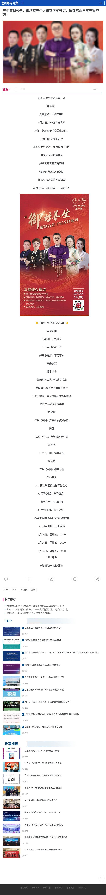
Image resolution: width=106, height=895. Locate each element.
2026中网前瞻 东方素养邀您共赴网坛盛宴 (43, 640)
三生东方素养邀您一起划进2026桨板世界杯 (43, 726)
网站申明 (82, 887)
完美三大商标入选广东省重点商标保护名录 (43, 775)
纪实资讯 (24, 887)
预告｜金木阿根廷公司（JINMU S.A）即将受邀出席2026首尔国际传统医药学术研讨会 (62, 652)
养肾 (14, 590)
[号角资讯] (9, 3)
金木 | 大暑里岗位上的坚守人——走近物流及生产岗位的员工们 (37, 609)
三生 (6, 590)
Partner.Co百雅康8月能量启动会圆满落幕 (42, 665)
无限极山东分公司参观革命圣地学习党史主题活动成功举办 (35, 605)
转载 (33, 590)
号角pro (35, 887)
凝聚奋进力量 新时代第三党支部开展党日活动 (28, 613)
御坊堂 (24, 590)
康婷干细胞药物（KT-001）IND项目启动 (42, 812)
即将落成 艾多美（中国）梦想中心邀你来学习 (44, 677)
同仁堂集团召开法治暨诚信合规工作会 (41, 800)
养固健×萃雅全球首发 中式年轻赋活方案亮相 (44, 825)
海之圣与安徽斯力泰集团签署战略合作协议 (43, 763)
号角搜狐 (70, 887)
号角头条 (58, 887)
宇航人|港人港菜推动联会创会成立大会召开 (43, 787)
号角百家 (47, 887)
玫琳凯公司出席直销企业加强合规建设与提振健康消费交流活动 (52, 714)
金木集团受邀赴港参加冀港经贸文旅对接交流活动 (46, 837)
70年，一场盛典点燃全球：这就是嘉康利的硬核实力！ (48, 702)
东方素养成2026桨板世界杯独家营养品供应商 (44, 689)
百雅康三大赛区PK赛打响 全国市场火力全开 (43, 628)
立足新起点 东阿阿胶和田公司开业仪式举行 (43, 849)
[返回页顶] (101, 878)
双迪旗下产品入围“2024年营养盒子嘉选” (42, 750)
